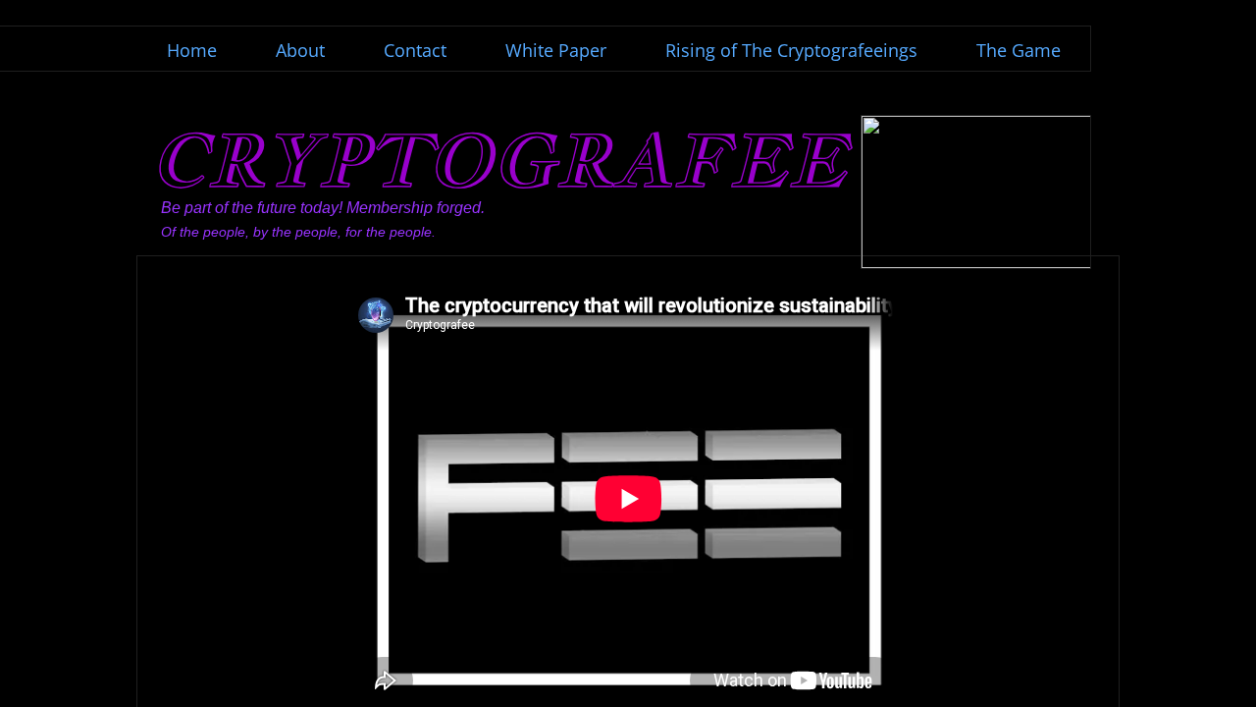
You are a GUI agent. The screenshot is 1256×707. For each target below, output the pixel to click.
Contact (415, 50)
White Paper (555, 50)
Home (192, 50)
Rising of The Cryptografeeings (791, 50)
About (300, 50)
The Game (1018, 50)
